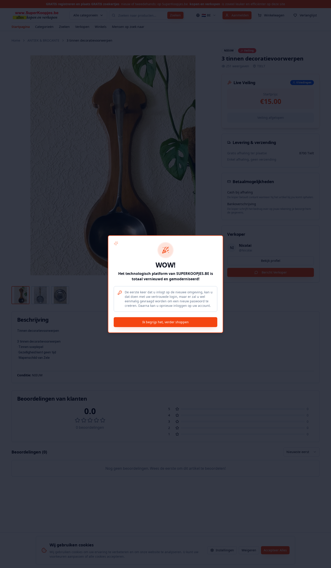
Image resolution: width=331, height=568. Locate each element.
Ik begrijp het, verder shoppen (165, 322)
